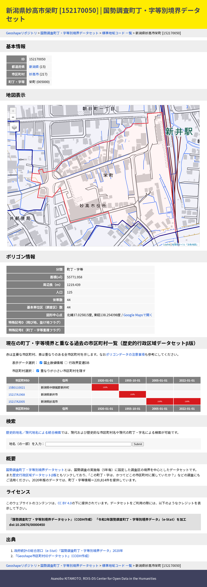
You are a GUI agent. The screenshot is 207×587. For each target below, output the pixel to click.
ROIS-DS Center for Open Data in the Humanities (119, 578)
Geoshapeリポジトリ (21, 32)
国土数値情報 (53, 362)
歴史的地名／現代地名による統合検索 (33, 432)
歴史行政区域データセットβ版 (34, 474)
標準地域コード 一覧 (117, 32)
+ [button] (13, 110)
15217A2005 (16, 401)
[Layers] (14, 127)
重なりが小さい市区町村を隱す (63, 370)
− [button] (13, 117)
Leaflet (166, 244)
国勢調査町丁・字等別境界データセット (69, 32)
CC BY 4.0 (65, 502)
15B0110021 (16, 387)
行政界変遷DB (78, 362)
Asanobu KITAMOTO (66, 578)
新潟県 (34, 66)
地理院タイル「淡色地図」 (185, 244)
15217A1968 (16, 394)
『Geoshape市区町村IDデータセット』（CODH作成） (52, 555)
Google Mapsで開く (138, 314)
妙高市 (34, 74)
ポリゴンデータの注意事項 (125, 354)
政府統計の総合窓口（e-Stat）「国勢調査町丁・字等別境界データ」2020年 (68, 550)
